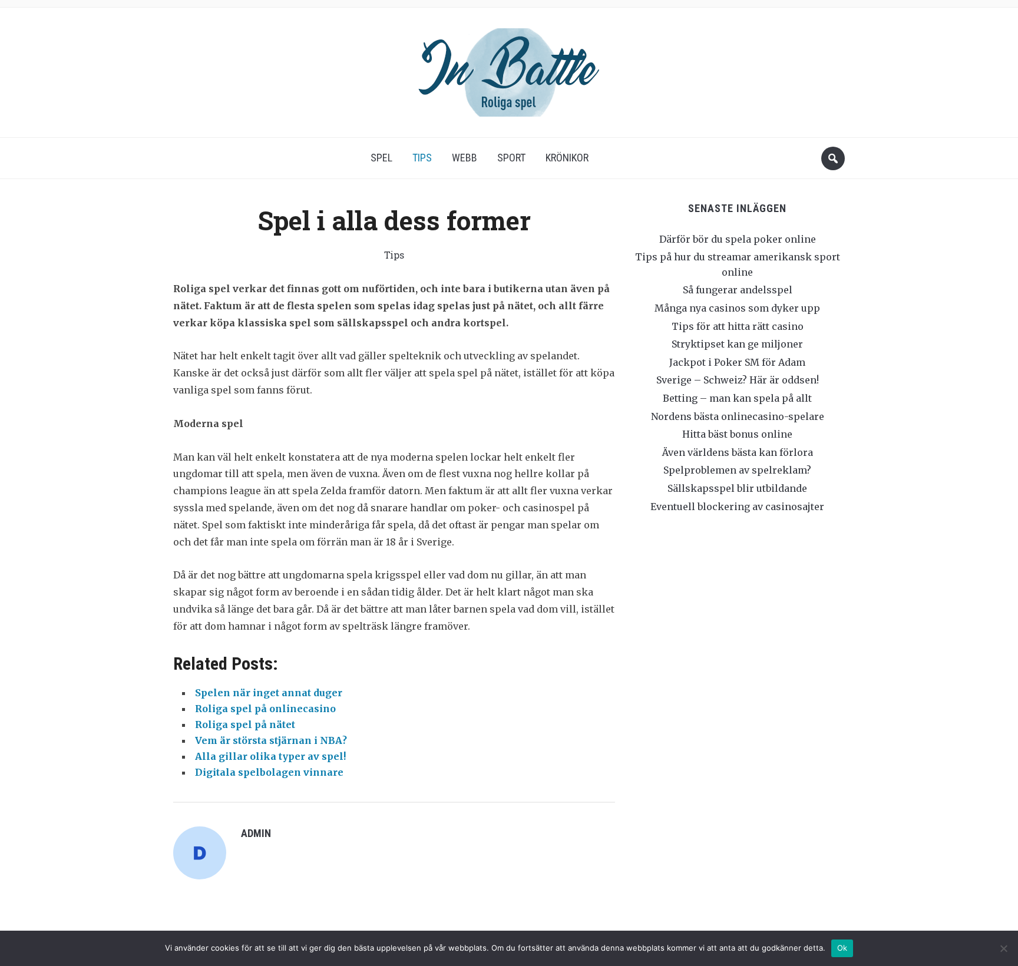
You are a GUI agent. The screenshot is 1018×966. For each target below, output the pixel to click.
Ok (842, 947)
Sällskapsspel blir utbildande (737, 488)
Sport (511, 157)
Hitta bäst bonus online (737, 434)
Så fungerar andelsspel (737, 290)
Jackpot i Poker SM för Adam (737, 362)
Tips (422, 157)
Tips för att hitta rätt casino (738, 326)
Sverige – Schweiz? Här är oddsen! (737, 380)
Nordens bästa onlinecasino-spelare (737, 416)
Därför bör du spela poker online (737, 239)
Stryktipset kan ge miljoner (737, 344)
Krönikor (567, 157)
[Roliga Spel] (509, 68)
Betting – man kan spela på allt (737, 398)
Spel (381, 157)
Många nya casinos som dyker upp (737, 308)
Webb (464, 157)
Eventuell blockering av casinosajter (737, 506)
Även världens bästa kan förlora (737, 452)
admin (256, 833)
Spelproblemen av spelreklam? (737, 470)
